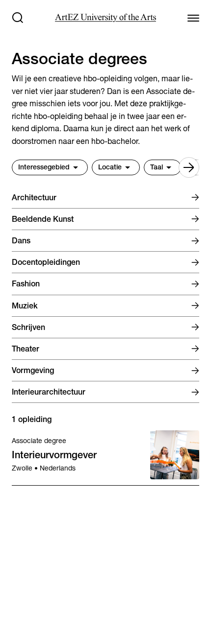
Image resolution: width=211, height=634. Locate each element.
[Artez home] (105, 18)
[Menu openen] (193, 17)
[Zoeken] (18, 17)
